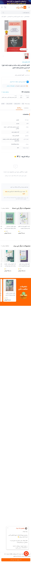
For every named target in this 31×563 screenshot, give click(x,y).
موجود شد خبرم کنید (15, 560)
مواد (23, 103)
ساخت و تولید (17, 103)
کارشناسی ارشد (9, 103)
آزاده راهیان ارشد (26, 62)
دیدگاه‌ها (19, 108)
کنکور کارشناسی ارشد (19, 75)
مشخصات (26, 108)
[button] (2, 222)
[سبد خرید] (5, 7)
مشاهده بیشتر (5, 208)
